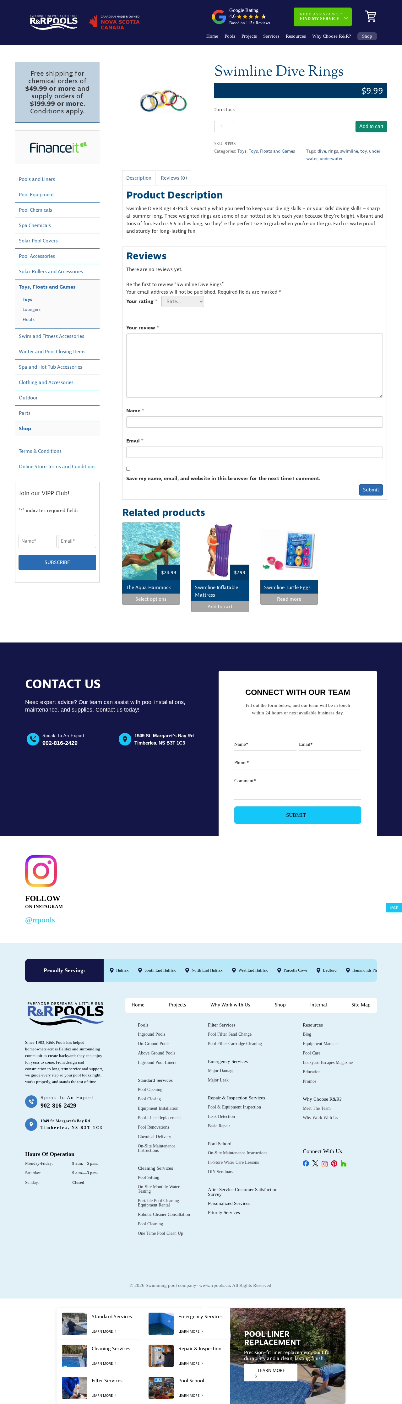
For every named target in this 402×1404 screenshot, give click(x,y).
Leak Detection (221, 1116)
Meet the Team (317, 1108)
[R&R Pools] (54, 22)
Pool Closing (149, 1099)
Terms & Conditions (40, 451)
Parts (24, 413)
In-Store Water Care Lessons (233, 1162)
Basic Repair (219, 1126)
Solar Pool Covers (38, 241)
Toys (242, 151)
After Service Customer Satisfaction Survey (243, 1192)
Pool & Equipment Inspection (234, 1107)
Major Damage (221, 1070)
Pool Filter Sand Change (230, 1034)
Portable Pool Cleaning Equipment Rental (158, 1202)
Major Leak (218, 1080)
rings (333, 151)
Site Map (361, 1005)
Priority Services (224, 1212)
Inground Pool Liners (157, 1062)
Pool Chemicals (35, 210)
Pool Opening (150, 1089)
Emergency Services (228, 1061)
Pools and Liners (37, 179)
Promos (309, 1081)
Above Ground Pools (156, 1053)
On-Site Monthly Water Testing (159, 1189)
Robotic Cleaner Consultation (164, 1214)
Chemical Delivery (154, 1136)
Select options (150, 599)
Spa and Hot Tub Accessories (50, 367)
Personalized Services (229, 1203)
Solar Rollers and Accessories (51, 271)
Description (138, 178)
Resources (296, 36)
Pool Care (311, 1053)
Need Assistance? (321, 16)
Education (312, 1072)
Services (271, 36)
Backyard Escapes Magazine (328, 1062)
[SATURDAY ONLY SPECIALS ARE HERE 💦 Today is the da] (190, 888)
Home (212, 36)
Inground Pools (151, 1034)
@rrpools (40, 919)
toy (363, 151)
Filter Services (222, 1024)
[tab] (138, 178)
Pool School (219, 1143)
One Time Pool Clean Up (160, 1233)
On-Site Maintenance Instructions (156, 1148)
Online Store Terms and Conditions (57, 466)
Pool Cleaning (150, 1224)
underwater (331, 158)
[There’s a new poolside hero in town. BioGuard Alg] (114, 888)
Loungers (32, 309)
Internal (318, 1005)
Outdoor (28, 398)
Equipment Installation (158, 1108)
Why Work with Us (230, 1005)
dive (322, 151)
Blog (307, 1034)
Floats (29, 319)
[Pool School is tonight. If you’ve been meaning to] (341, 888)
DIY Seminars (220, 1171)
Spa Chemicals (35, 225)
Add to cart (371, 126)
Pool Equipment (36, 195)
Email (135, 441)
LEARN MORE (271, 1370)
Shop (367, 36)
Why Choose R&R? (331, 36)
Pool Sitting (148, 1177)
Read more (289, 599)
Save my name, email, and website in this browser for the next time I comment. (223, 478)
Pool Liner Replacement (159, 1117)
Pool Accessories (37, 256)
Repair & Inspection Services (236, 1097)
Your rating (142, 301)
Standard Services (155, 1080)
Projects (249, 36)
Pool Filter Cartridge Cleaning (235, 1043)
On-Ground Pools (153, 1043)
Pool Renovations (153, 1127)
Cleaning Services (155, 1168)
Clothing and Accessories (46, 382)
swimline (349, 151)
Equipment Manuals (320, 1043)
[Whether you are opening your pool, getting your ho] (265, 888)
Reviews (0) (174, 178)
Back (394, 907)
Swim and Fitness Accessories (51, 336)
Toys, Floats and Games (272, 151)
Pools (230, 36)
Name (135, 411)
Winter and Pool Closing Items (52, 352)
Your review (142, 328)
